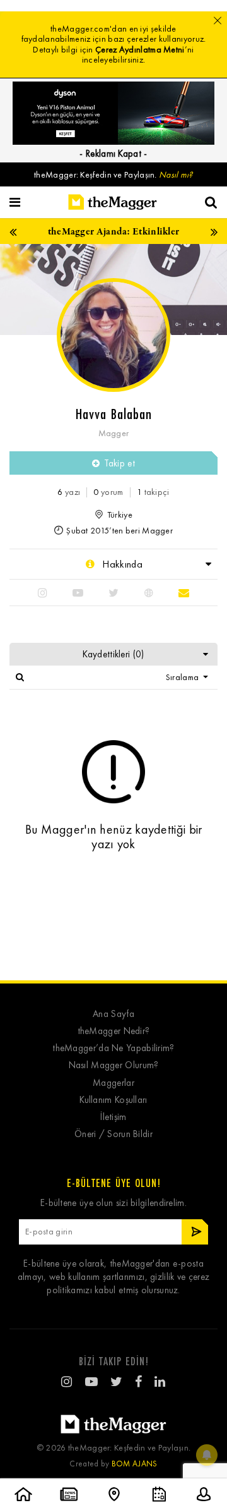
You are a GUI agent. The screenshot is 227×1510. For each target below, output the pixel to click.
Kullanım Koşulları (113, 1100)
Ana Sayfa (113, 1014)
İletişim (113, 1117)
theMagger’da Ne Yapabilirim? (113, 1048)
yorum (108, 492)
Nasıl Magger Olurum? (114, 1065)
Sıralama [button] (183, 677)
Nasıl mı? (176, 174)
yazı (68, 492)
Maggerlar (113, 1083)
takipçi (153, 492)
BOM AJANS (135, 1463)
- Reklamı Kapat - (113, 153)
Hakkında (121, 564)
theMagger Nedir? (114, 1031)
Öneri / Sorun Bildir (113, 1134)
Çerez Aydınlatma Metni (140, 49)
